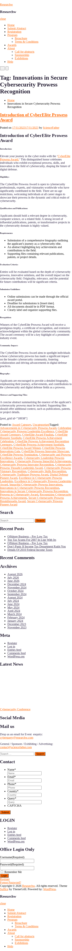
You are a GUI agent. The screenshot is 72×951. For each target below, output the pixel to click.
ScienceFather (51, 127)
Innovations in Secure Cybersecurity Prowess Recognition (34, 491)
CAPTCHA (14, 805)
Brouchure (21, 38)
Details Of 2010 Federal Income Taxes (29, 549)
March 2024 (14, 614)
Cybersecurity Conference (15, 709)
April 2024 (13, 610)
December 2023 (16, 624)
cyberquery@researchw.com (16, 737)
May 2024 (13, 607)
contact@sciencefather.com (16, 747)
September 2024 (16, 594)
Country (12, 791)
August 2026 (15, 574)
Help (10, 61)
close (3, 18)
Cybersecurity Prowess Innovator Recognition (27, 464)
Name (11, 769)
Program (12, 35)
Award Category (21, 424)
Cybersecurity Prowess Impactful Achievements (43, 461)
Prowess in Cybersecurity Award (19, 494)
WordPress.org (16, 656)
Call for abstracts (24, 51)
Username (12, 857)
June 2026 (13, 580)
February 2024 (16, 617)
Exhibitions (21, 58)
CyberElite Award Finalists (38, 434)
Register (12, 643)
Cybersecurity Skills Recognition (47, 471)
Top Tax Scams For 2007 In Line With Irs (31, 539)
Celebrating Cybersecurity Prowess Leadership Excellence (35, 429)
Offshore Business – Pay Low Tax (27, 536)
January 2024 (15, 620)
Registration (14, 31)
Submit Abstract (16, 28)
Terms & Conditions (26, 41)
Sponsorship (22, 55)
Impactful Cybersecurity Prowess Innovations (35, 484)
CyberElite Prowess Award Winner (20, 448)
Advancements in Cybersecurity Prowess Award (28, 428)
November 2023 (16, 627)
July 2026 (13, 577)
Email (11, 776)
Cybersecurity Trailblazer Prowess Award (24, 474)
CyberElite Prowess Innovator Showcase (45, 451)
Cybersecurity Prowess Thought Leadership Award (35, 466)
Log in (11, 646)
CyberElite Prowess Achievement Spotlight (38, 444)
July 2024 (13, 600)
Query (11, 798)
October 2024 (15, 590)
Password (12, 864)
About (11, 48)
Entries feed (14, 649)
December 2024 (16, 584)
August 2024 (15, 597)
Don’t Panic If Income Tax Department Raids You (36, 546)
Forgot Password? (10, 882)
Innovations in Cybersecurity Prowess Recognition (29, 487)
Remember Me (13, 872)
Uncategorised (41, 424)
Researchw (6, 4)
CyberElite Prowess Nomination (19, 454)
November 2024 (16, 587)
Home (11, 25)
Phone (11, 784)
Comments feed (16, 653)
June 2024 (13, 604)
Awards (11, 45)
